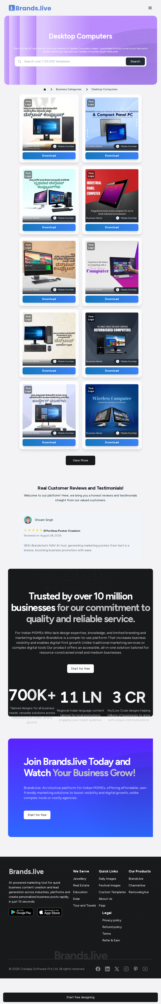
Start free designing (80, 997)
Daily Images (107, 879)
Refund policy (112, 927)
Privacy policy (111, 920)
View (56, 122)
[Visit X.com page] (119, 969)
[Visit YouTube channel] (147, 969)
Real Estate (81, 885)
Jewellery (79, 879)
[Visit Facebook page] (100, 969)
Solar (76, 899)
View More (80, 460)
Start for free (80, 668)
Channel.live (137, 885)
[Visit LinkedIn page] (109, 969)
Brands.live (26, 871)
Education (80, 892)
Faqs (102, 905)
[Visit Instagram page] (128, 969)
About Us (105, 899)
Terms (106, 933)
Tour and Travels (84, 905)
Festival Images (110, 885)
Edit (40, 122)
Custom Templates (112, 892)
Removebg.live (139, 892)
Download (49, 155)
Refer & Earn (111, 940)
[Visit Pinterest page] (138, 969)
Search (135, 61)
